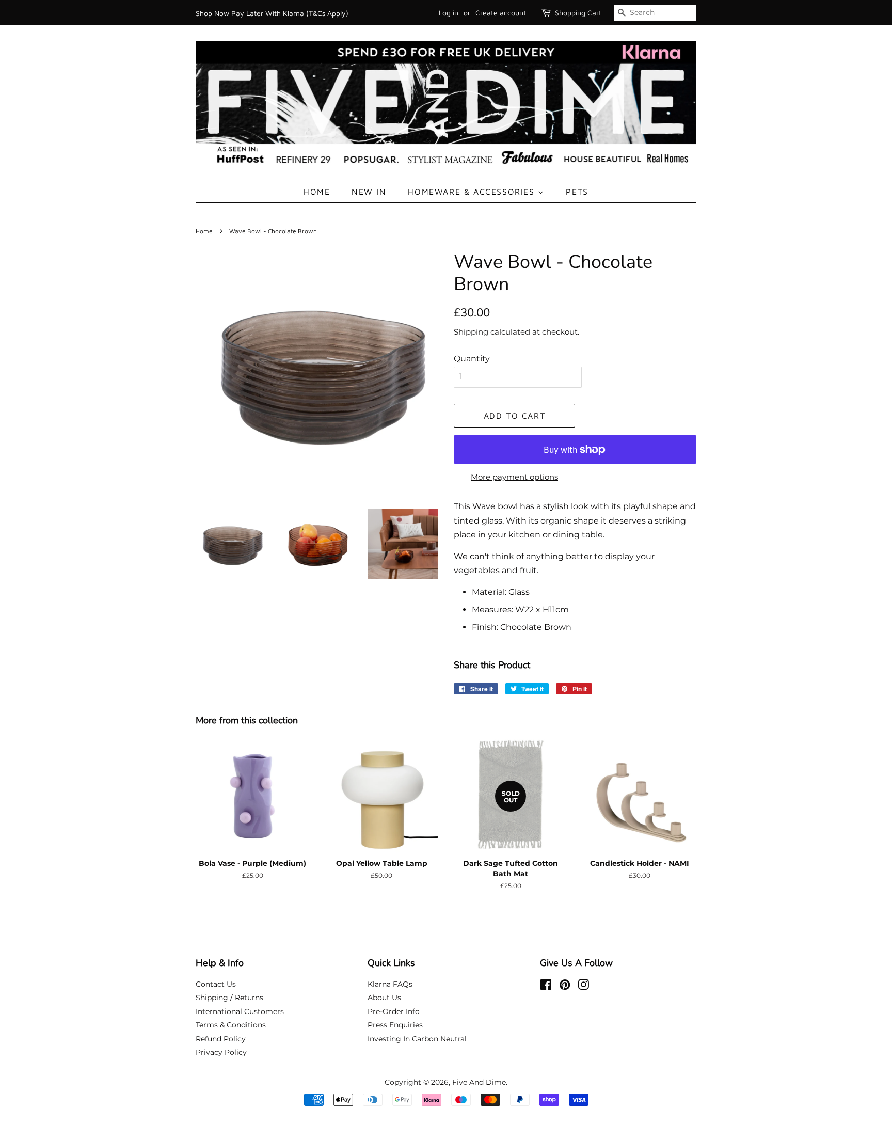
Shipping (471, 332)
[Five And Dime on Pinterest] (564, 987)
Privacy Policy (221, 1052)
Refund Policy (221, 1039)
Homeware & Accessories (473, 191)
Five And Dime (479, 1082)
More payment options (514, 477)
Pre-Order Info (394, 1011)
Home (317, 191)
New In (369, 191)
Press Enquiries (395, 1025)
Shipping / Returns (229, 997)
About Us (384, 997)
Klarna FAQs (390, 984)
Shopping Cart (578, 12)
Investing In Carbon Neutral (417, 1039)
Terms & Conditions (231, 1025)
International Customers (240, 1011)
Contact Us (216, 984)
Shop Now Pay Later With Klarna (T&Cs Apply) (272, 13)
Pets (577, 191)
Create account (500, 12)
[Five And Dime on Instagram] (583, 987)
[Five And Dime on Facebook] (546, 987)
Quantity (472, 358)
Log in (448, 12)
